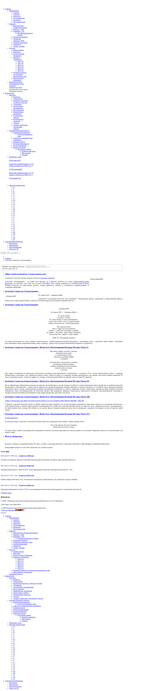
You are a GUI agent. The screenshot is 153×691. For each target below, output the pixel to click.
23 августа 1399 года (26, 456)
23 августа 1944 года (26, 466)
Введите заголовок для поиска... (14, 266)
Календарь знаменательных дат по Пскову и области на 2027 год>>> (21, 165)
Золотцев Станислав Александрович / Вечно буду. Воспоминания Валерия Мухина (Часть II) (47, 381)
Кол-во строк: (7, 269)
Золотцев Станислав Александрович (21, 291)
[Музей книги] (6, 493)
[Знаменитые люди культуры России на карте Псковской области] (18, 86)
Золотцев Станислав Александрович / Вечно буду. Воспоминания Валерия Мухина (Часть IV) (47, 414)
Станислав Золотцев (47, 278)
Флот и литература (13, 436)
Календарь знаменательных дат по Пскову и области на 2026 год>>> (21, 174)
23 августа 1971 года (26, 475)
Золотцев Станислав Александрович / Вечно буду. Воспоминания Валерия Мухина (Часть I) (46, 347)
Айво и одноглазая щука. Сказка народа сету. (25, 274)
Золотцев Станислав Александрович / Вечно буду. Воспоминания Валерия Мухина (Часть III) (47, 397)
